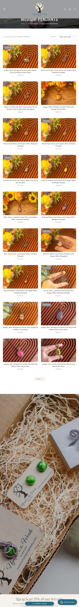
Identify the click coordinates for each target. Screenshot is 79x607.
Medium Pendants (32, 23)
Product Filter (41, 603)
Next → (39, 379)
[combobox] (66, 36)
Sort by (53, 36)
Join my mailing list (20, 603)
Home (23, 23)
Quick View (20, 56)
